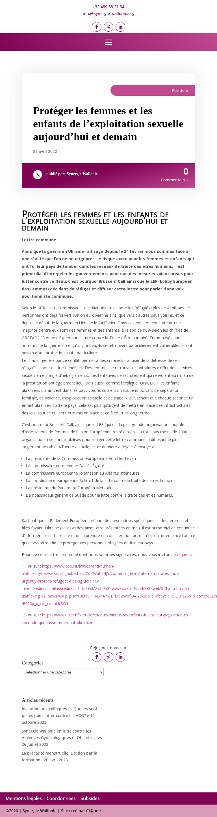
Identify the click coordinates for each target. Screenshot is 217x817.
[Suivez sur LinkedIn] (120, 27)
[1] (36, 337)
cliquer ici (185, 554)
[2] (129, 398)
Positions (180, 90)
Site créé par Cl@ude (81, 810)
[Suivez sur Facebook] (96, 27)
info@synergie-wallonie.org (108, 13)
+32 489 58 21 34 (108, 6)
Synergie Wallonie (82, 174)
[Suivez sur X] (108, 27)
